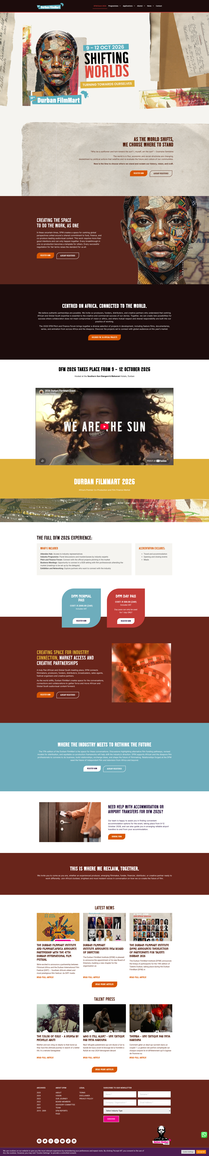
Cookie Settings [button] (188, 1152)
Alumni (140, 6)
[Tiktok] (68, 1141)
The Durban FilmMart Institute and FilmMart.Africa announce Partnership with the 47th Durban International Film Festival (57, 952)
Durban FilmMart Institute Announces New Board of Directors (103, 949)
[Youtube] (62, 1141)
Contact (159, 6)
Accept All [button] (201, 1152)
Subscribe (111, 1119)
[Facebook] (39, 1141)
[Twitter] (45, 1141)
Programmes (113, 6)
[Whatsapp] (56, 1141)
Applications (128, 6)
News (149, 6)
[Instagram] (50, 1141)
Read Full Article (45, 977)
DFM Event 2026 (100, 6)
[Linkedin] (74, 1141)
